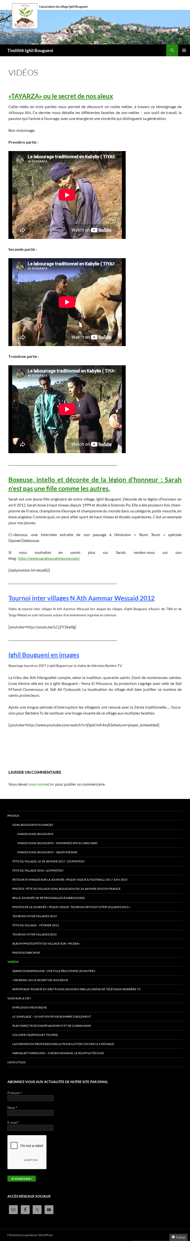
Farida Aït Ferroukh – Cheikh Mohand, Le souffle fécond (58, 1053)
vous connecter (41, 784)
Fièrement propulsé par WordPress (30, 1235)
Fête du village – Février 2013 (35, 925)
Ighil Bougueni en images (32, 825)
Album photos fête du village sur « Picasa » (46, 943)
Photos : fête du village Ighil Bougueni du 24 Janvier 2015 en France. (66, 889)
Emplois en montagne (29, 1007)
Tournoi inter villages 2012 (34, 934)
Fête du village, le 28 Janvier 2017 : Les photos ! (48, 861)
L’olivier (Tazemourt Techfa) (35, 1035)
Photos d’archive (26, 952)
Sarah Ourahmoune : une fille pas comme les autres (53, 971)
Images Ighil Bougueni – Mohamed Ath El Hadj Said (57, 843)
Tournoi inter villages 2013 (34, 916)
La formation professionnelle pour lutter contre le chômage (63, 1044)
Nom (12, 1107)
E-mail (13, 1122)
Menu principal (184, 50)
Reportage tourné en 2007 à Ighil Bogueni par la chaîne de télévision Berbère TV (76, 989)
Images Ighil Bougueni (35, 834)
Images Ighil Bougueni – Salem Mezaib (47, 852)
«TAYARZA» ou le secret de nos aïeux (60, 96)
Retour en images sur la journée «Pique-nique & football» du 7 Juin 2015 (69, 879)
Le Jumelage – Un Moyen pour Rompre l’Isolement (51, 1016)
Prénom (14, 1093)
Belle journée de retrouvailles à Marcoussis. (48, 898)
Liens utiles (16, 1062)
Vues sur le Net (19, 998)
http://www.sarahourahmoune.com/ (49, 558)
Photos (13, 815)
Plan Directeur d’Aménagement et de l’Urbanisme (51, 1026)
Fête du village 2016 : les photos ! (38, 870)
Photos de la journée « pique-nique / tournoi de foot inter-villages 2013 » (71, 907)
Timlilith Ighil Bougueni (30, 50)
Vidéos (13, 962)
